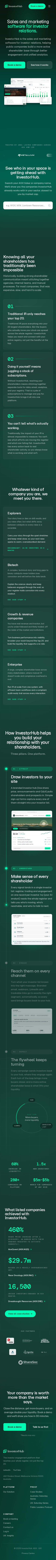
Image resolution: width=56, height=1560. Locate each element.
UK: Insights (8, 1535)
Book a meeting (10, 1519)
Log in (6, 1531)
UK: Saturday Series (39, 1503)
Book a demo (37, 6)
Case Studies (36, 1492)
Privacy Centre (28, 1553)
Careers (7, 1523)
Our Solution (8, 1492)
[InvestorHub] (13, 6)
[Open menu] (49, 6)
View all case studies (18, 1313)
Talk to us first (40, 1427)
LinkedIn (6, 1470)
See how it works (39, 65)
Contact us (8, 1527)
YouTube (17, 1470)
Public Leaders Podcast (41, 1507)
